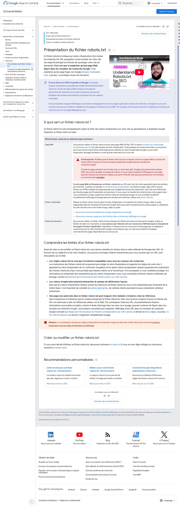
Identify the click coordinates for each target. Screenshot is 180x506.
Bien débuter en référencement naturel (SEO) (105, 466)
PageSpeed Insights (141, 470)
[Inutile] (167, 27)
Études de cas (91, 479)
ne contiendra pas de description (115, 187)
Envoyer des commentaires (154, 33)
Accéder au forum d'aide (49, 462)
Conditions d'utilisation (48, 500)
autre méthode (146, 197)
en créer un (115, 344)
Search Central (28, 3)
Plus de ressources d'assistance (52, 477)
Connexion (172, 3)
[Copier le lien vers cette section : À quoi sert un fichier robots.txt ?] (93, 122)
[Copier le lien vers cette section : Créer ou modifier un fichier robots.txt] (101, 338)
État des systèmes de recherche (99, 470)
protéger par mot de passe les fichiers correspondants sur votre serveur (99, 312)
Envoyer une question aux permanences (55, 466)
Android (71, 490)
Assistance (74, 3)
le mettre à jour (60, 347)
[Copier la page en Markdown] (109, 50)
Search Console (167, 11)
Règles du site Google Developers (77, 415)
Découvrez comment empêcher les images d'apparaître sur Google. (104, 212)
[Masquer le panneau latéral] (31, 501)
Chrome (83, 490)
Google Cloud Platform (113, 490)
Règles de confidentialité (70, 500)
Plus (94, 3)
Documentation (54, 3)
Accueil (47, 26)
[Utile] (164, 27)
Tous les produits (149, 490)
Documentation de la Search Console (101, 475)
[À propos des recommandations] (96, 359)
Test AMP (137, 475)
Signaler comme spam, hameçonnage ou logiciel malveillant (59, 471)
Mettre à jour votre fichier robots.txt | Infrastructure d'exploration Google (102, 371)
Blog (86, 3)
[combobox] (130, 3)
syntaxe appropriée (99, 288)
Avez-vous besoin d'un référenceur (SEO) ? (104, 462)
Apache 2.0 (166, 412)
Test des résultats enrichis (144, 466)
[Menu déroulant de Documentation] (64, 3)
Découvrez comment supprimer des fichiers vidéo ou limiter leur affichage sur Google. (111, 216)
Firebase (95, 490)
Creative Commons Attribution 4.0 (108, 412)
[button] (17, 23)
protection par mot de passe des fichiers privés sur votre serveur (97, 277)
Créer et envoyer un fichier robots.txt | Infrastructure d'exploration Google (59, 371)
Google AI (133, 490)
